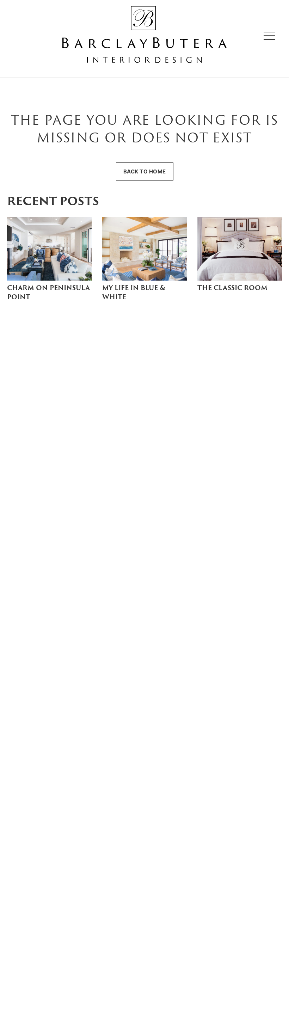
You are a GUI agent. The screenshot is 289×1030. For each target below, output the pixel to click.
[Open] (269, 36)
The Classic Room (232, 288)
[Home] (144, 36)
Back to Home (144, 171)
